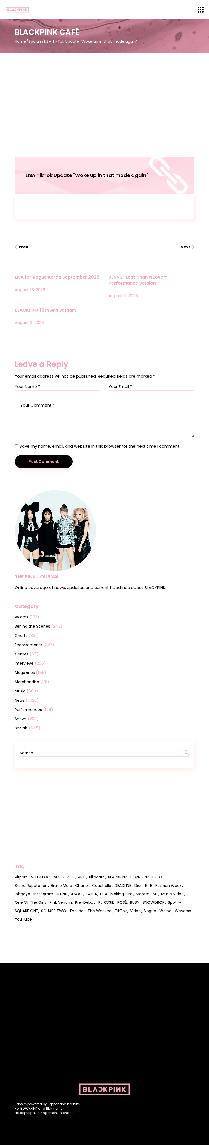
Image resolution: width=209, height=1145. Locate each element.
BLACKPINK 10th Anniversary (46, 310)
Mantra (142, 894)
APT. (82, 877)
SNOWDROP (154, 902)
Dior (138, 885)
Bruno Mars (61, 885)
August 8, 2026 (29, 322)
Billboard (97, 877)
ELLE (148, 885)
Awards (21, 617)
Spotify (174, 902)
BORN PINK (139, 877)
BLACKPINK (117, 877)
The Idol (76, 911)
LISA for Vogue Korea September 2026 (57, 277)
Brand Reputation (31, 885)
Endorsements (28, 645)
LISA (103, 894)
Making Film (121, 894)
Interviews (24, 663)
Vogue (150, 911)
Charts (21, 635)
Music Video (172, 894)
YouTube (23, 919)
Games (22, 654)
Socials (35, 41)
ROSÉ (122, 902)
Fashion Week (168, 885)
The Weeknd (100, 911)
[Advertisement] (104, 94)
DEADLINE (123, 885)
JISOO (76, 894)
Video (135, 911)
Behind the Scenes (32, 626)
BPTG (157, 877)
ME (155, 894)
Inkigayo (22, 894)
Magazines (25, 672)
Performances (28, 709)
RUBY (134, 902)
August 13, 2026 (30, 289)
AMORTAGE (64, 877)
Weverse (183, 911)
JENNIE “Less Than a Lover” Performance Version (138, 280)
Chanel (82, 885)
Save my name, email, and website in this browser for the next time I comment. (100, 446)
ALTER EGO (40, 877)
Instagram (43, 894)
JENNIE (62, 894)
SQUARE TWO (53, 911)
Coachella (101, 885)
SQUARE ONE (26, 911)
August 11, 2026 (123, 295)
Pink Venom (61, 902)
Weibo (165, 911)
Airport (21, 877)
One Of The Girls (30, 902)
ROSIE (109, 902)
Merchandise (27, 682)
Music (20, 691)
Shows (21, 719)
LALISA (91, 894)
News (19, 700)
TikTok (121, 911)
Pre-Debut (85, 902)
